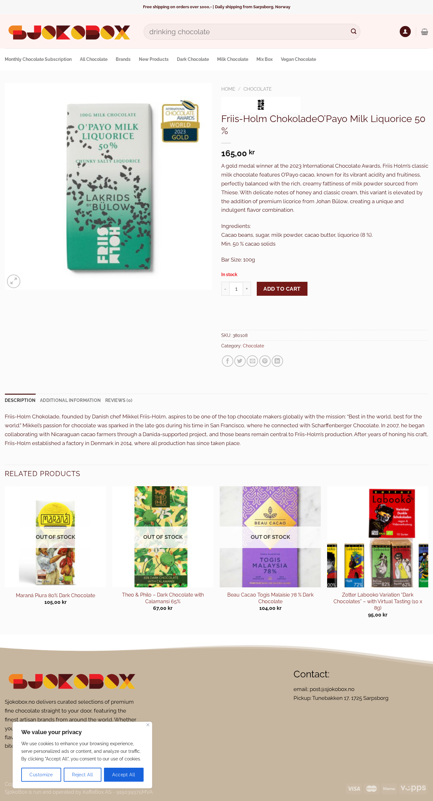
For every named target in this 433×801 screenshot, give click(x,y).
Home (228, 89)
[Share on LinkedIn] (277, 361)
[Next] (428, 560)
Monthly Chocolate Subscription (38, 59)
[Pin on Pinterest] (265, 361)
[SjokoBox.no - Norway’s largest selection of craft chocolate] (69, 31)
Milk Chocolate (232, 59)
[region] (82, 755)
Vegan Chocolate (298, 59)
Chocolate (257, 89)
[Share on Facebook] (227, 361)
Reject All (82, 774)
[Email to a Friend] (252, 361)
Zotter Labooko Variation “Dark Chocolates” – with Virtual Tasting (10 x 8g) (377, 601)
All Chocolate (93, 59)
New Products (154, 59)
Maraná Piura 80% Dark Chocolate (55, 595)
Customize (41, 774)
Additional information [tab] (70, 400)
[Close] (147, 724)
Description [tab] (20, 400)
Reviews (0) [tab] (118, 400)
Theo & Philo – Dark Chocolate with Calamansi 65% (163, 598)
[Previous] (5, 560)
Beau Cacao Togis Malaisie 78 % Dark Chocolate (270, 598)
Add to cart (282, 289)
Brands (123, 59)
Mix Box (264, 59)
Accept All (123, 774)
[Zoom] (13, 281)
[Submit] (354, 31)
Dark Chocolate (193, 59)
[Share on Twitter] (240, 361)
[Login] (405, 31)
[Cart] (424, 32)
